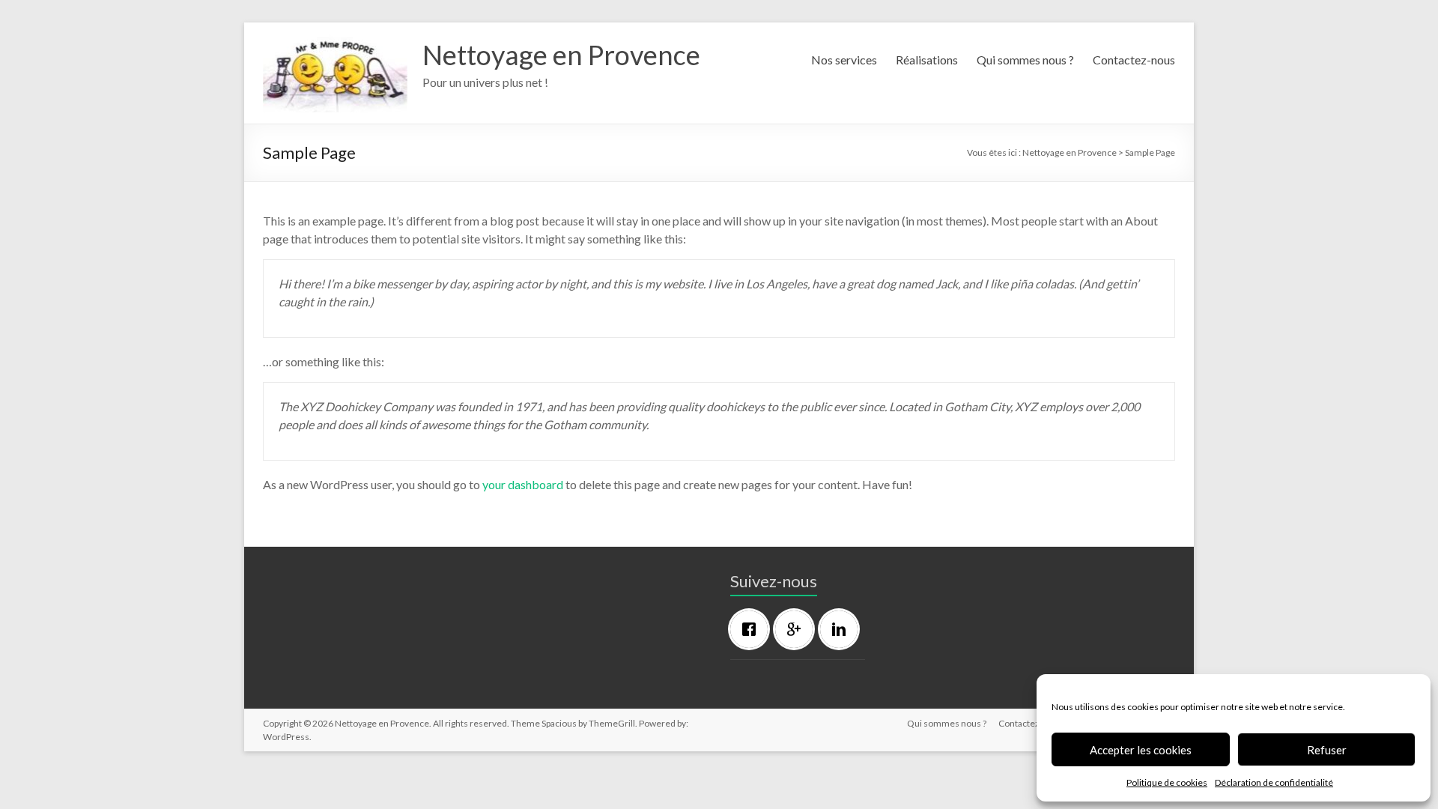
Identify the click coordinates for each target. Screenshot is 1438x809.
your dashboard (522, 484)
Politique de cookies (1166, 782)
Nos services (844, 59)
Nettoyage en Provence (561, 54)
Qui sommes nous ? (1025, 59)
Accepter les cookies (1141, 750)
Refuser (1327, 750)
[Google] (797, 629)
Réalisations (927, 59)
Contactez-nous (1134, 59)
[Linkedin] (842, 629)
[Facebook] (752, 629)
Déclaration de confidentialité (1274, 782)
